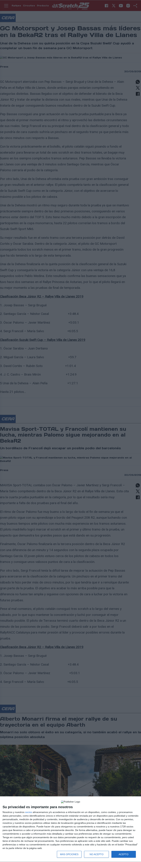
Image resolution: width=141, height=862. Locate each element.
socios (28, 812)
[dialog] (70, 829)
